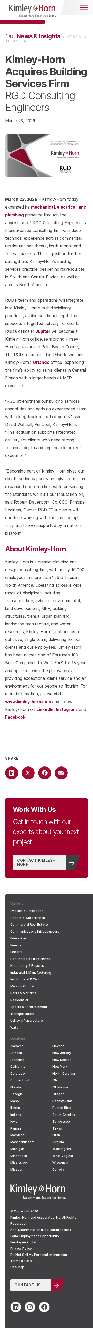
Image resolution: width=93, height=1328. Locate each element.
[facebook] (44, 1307)
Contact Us (27, 1284)
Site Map (17, 1267)
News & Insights (32, 35)
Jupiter (42, 331)
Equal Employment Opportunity (34, 1236)
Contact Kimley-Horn (36, 862)
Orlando (41, 362)
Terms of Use (21, 1261)
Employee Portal (23, 1242)
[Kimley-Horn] (32, 12)
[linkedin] (15, 1307)
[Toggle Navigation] (84, 7)
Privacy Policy (21, 1248)
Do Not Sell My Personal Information (38, 1254)
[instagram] (30, 1307)
